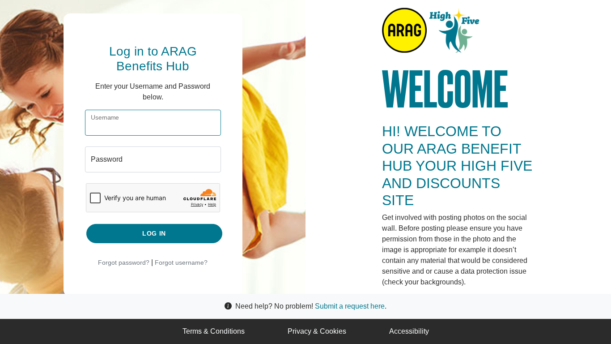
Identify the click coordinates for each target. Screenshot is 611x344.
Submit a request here (350, 306)
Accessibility (409, 331)
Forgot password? (123, 262)
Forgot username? (181, 262)
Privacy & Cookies (317, 331)
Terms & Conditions (213, 331)
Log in (154, 233)
